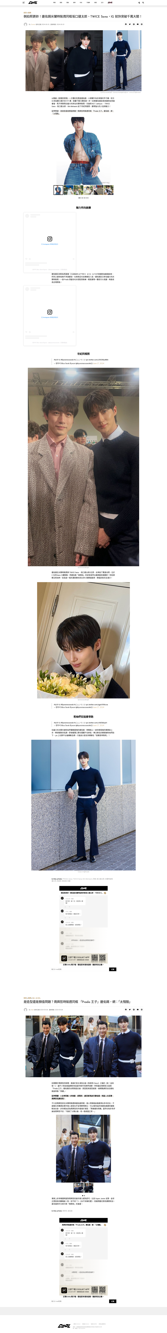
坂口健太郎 (100, 879)
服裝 (67, 2)
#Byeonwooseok (67, 360)
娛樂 (74, 2)
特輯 (54, 2)
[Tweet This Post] (130, 24)
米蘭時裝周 (109, 879)
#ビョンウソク (80, 360)
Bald (32, 1010)
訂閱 (112, 969)
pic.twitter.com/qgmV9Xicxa (97, 705)
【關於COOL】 (76, 1324)
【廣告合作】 (93, 1324)
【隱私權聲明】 (102, 1324)
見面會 (59, 881)
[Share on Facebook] (126, 24)
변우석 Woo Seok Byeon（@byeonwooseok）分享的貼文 (49, 269)
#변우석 (57, 360)
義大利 (54, 881)
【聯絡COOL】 (85, 1324)
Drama (33, 24)
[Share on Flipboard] (133, 24)
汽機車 (88, 2)
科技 (81, 2)
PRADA (65, 879)
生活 (102, 2)
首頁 (25, 13)
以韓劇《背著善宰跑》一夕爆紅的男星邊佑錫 (69, 98)
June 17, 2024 (98, 363)
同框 (94, 879)
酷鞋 (61, 2)
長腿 (68, 881)
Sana (70, 879)
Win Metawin (87, 879)
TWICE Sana (77, 879)
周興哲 (65, 1211)
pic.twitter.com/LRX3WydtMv (97, 360)
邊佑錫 (64, 881)
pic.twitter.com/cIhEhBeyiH (96, 723)
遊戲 (95, 2)
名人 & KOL (36, 998)
